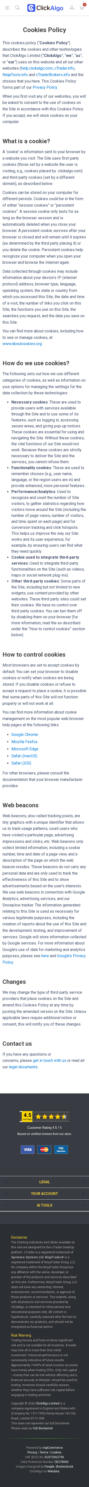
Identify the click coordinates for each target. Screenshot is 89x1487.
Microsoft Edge (24, 749)
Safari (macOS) (24, 756)
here (45, 955)
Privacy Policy (45, 87)
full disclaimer (43, 1428)
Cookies (56, 1452)
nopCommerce (53, 1447)
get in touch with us (49, 1060)
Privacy (32, 1452)
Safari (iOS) (21, 763)
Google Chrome (24, 734)
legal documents (23, 1067)
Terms (44, 1452)
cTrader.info (64, 68)
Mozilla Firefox (24, 741)
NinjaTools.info (15, 74)
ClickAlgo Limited (47, 1403)
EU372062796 (54, 1457)
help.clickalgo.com (37, 68)
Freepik (49, 1466)
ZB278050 (61, 1462)
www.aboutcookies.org (22, 343)
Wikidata (53, 1471)
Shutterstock (64, 1466)
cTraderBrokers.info (53, 74)
